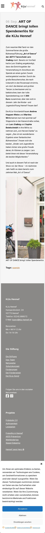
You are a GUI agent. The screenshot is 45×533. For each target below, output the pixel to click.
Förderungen (11, 369)
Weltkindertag (12, 440)
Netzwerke (10, 363)
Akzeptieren (22, 509)
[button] (41, 464)
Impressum (36, 528)
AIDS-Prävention (13, 436)
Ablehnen (22, 515)
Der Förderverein (13, 373)
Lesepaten (10, 427)
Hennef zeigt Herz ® (15, 449)
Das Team (10, 360)
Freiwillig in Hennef (14, 433)
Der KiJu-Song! (12, 376)
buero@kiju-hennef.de (22, 319)
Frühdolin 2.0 (12, 420)
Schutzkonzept (12, 366)
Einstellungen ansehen (22, 522)
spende (16, 267)
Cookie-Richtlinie (10, 528)
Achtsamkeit (11, 423)
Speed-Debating (13, 443)
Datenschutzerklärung (24, 528)
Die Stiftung (11, 356)
